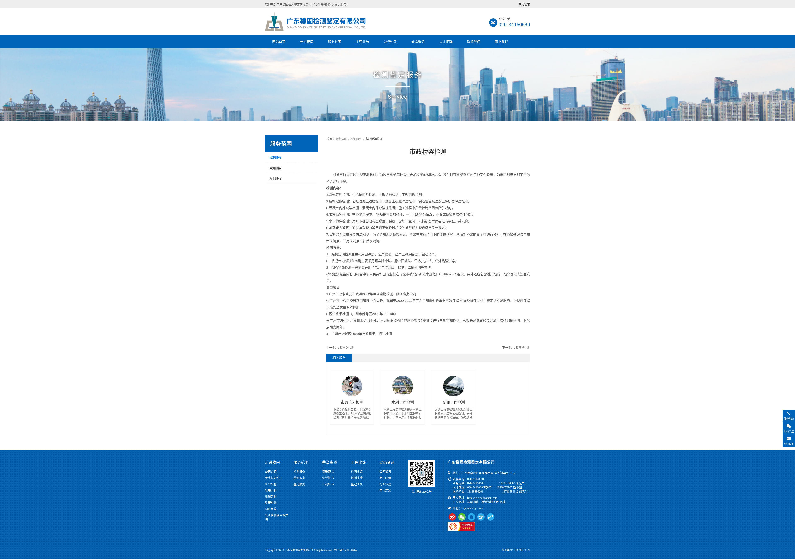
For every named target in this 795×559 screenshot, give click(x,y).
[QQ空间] (481, 517)
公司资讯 (385, 471)
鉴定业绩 (357, 484)
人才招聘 (446, 41)
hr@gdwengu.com (472, 508)
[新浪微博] (452, 517)
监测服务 (275, 168)
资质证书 (328, 471)
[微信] (462, 517)
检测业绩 (357, 471)
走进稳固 (306, 41)
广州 (527, 550)
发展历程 (271, 490)
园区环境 (271, 509)
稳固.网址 (473, 502)
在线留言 (524, 4)
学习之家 (385, 490)
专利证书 (328, 484)
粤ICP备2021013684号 (345, 550)
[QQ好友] (471, 517)
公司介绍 (271, 471)
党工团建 (385, 478)
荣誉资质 (390, 41)
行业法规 (385, 484)
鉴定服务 (275, 178)
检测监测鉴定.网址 (493, 502)
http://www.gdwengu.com (482, 497)
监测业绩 (357, 478)
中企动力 (519, 550)
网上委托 (501, 41)
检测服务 (275, 157)
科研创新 (271, 502)
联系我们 (473, 41)
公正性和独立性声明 (276, 517)
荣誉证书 (328, 478)
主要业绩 (362, 41)
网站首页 (278, 41)
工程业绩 (358, 462)
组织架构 (271, 496)
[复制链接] (490, 517)
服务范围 (334, 41)
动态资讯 (418, 41)
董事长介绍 (272, 478)
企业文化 (271, 484)
